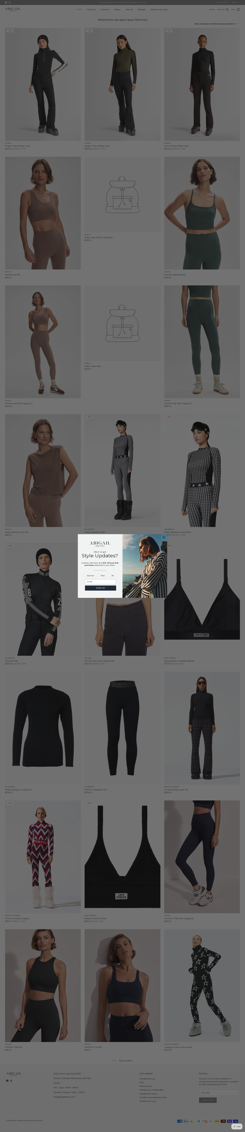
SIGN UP (100, 588)
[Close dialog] (164, 537)
